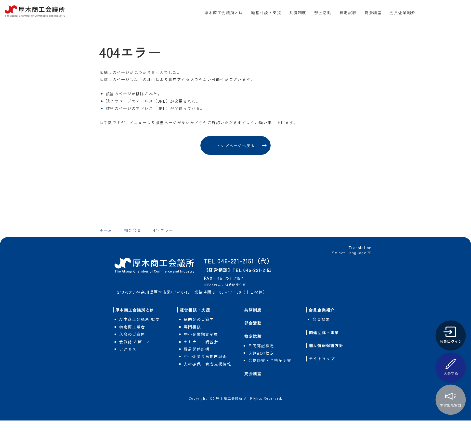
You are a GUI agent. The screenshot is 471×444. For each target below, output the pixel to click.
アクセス (127, 349)
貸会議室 (373, 12)
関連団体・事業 (324, 332)
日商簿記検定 (261, 345)
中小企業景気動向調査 (205, 356)
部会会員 (132, 230)
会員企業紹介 (403, 12)
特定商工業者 (132, 327)
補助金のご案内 (199, 319)
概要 (139, 319)
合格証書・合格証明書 (269, 360)
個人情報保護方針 (326, 345)
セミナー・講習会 (201, 342)
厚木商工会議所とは (223, 12)
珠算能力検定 (261, 353)
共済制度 (297, 12)
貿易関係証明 (197, 349)
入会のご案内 (132, 334)
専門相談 (192, 327)
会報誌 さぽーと (135, 342)
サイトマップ (322, 358)
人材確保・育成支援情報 (207, 364)
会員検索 (321, 319)
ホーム (105, 230)
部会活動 (322, 12)
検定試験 (348, 12)
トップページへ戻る (235, 145)
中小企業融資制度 (201, 334)
